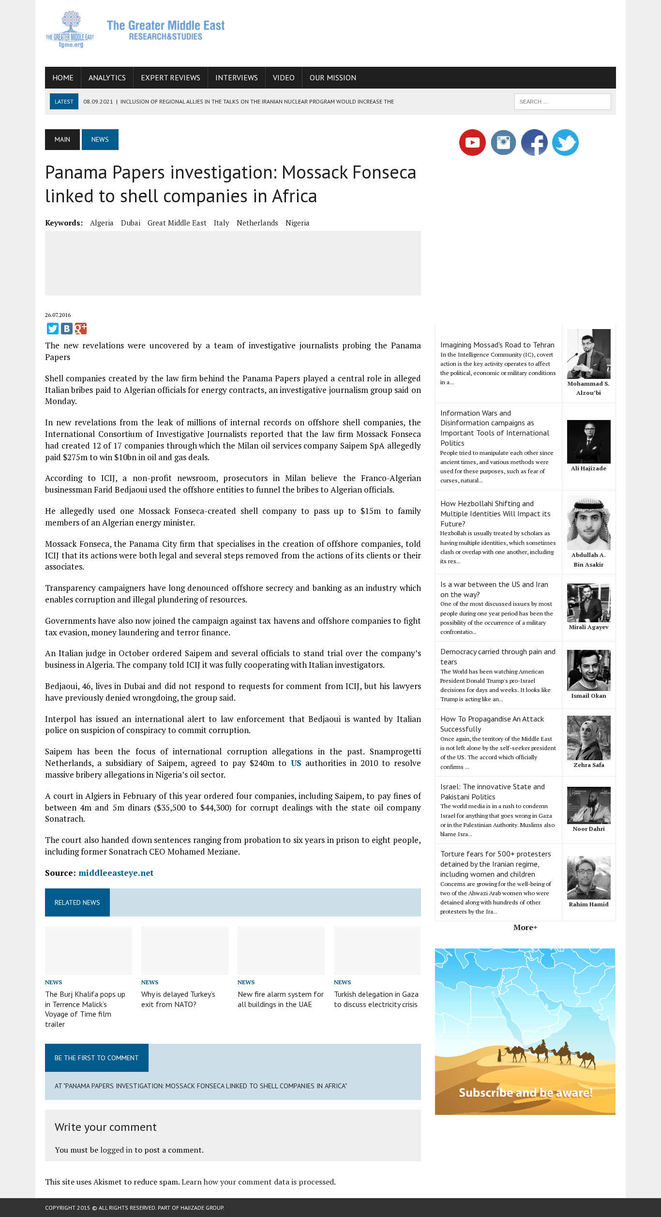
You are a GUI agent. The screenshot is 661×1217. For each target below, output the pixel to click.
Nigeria (297, 222)
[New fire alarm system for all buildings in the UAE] (281, 968)
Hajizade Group (201, 1207)
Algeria (102, 222)
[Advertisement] (440, 31)
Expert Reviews (170, 77)
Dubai (130, 222)
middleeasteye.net (115, 872)
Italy (221, 222)
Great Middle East (177, 222)
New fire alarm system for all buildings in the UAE (281, 999)
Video (284, 77)
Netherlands (257, 222)
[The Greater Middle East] (135, 29)
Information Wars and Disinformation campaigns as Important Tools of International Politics (494, 428)
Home (63, 77)
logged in (116, 1149)
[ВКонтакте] (67, 328)
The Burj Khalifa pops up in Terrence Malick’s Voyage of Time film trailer (85, 1009)
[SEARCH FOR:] (562, 100)
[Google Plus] (81, 328)
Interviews (236, 77)
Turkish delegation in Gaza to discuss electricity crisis (376, 999)
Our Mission (333, 77)
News (53, 982)
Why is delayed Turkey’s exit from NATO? (178, 999)
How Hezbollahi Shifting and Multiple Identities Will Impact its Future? (495, 513)
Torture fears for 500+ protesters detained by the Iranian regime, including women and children (495, 864)
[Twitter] (53, 328)
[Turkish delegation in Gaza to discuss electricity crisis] (377, 968)
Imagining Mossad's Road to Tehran (497, 344)
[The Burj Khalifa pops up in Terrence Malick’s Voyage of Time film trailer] (88, 968)
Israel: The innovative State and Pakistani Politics (492, 791)
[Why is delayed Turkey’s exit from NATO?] (184, 968)
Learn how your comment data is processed (257, 1181)
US (296, 762)
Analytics (107, 77)
